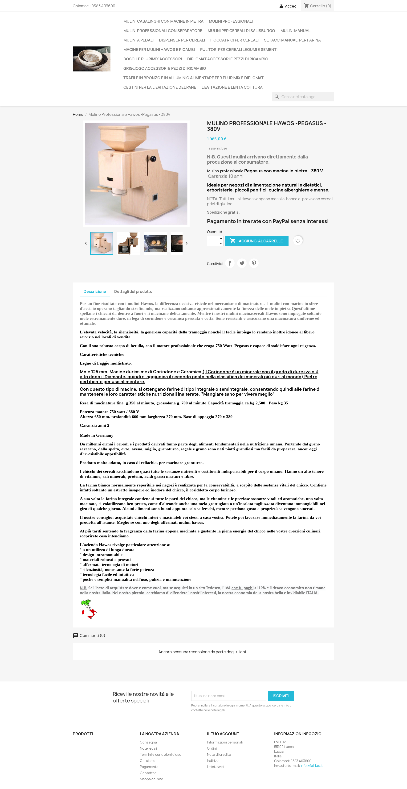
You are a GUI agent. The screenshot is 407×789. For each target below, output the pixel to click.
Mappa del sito (151, 779)
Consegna (148, 742)
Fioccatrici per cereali (234, 40)
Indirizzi (213, 760)
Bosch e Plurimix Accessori (152, 59)
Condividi (230, 263)
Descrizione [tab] (95, 291)
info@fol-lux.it (312, 765)
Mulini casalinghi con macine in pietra (163, 21)
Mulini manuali (296, 30)
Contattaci (148, 773)
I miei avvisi (215, 766)
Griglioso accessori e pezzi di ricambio (164, 68)
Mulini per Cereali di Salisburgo (241, 30)
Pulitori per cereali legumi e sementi (238, 49)
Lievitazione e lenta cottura (232, 87)
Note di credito (219, 754)
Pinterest (254, 263)
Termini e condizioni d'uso (160, 754)
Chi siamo (147, 760)
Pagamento (149, 766)
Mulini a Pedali (138, 40)
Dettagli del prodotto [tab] (133, 291)
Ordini (212, 748)
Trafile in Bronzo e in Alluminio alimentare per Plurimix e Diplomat (193, 77)
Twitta (242, 263)
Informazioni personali (225, 742)
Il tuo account (223, 733)
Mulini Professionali (231, 21)
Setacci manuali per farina (292, 40)
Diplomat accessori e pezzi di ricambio (227, 59)
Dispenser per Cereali (182, 40)
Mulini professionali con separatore (162, 30)
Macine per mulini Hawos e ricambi (159, 49)
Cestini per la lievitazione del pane (159, 87)
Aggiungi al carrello (257, 241)
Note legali (148, 748)
